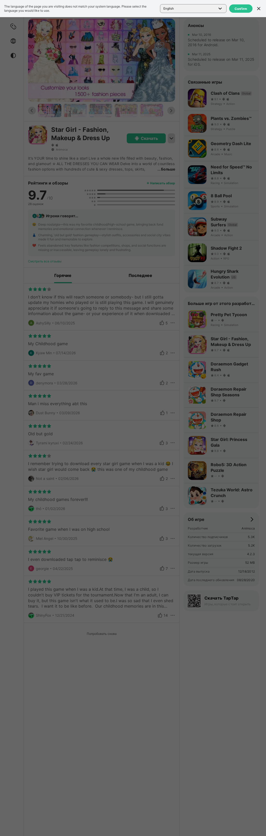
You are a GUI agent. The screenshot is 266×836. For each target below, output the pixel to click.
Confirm (241, 9)
